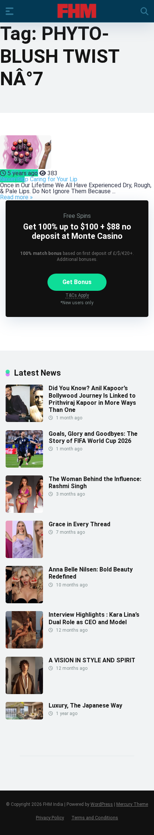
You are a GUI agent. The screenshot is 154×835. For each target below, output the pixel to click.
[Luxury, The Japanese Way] (24, 717)
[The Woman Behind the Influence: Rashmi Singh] (24, 510)
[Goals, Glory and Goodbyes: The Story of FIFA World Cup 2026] (24, 465)
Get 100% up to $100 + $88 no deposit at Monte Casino (77, 231)
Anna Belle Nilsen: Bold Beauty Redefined (91, 573)
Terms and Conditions (94, 817)
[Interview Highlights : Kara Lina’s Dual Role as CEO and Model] (24, 646)
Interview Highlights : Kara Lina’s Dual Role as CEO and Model (94, 618)
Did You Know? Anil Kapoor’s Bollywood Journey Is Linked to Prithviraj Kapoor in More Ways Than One (92, 399)
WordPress (101, 804)
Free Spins (77, 215)
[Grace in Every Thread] (24, 556)
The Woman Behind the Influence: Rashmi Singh (95, 482)
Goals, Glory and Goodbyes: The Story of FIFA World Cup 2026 (93, 437)
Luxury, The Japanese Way (85, 705)
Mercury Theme (132, 804)
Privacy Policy (50, 817)
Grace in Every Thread (79, 524)
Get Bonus (77, 282)
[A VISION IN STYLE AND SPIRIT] (24, 692)
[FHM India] (76, 10)
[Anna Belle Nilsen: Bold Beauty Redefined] (24, 601)
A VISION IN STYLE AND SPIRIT (92, 660)
